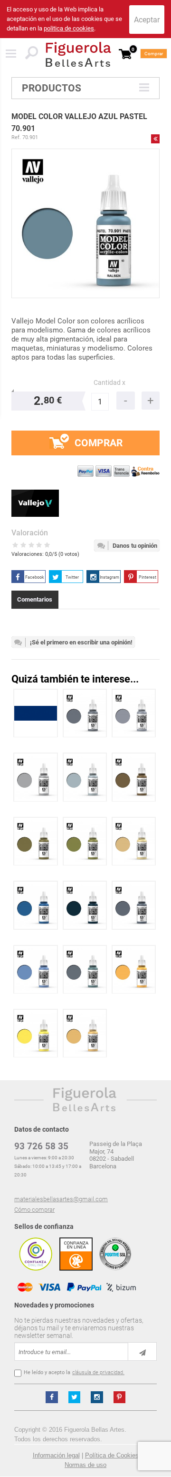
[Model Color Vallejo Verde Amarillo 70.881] (35, 841)
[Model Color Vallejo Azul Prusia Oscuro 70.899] (85, 905)
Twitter (72, 577)
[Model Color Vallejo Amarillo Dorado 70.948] (134, 969)
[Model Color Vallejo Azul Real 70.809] (35, 905)
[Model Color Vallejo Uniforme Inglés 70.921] (134, 777)
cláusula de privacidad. (98, 1372)
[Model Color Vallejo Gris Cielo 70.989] (35, 777)
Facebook (34, 577)
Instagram (109, 577)
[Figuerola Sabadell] (78, 54)
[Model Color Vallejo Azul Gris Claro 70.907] (85, 777)
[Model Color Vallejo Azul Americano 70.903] (85, 969)
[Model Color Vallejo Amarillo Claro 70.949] (35, 1033)
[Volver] (155, 138)
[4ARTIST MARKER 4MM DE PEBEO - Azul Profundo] (35, 713)
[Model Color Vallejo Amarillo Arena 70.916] (85, 1033)
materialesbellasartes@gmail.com (61, 1199)
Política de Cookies (112, 1455)
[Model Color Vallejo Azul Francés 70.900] (134, 905)
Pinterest (147, 577)
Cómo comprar (34, 1209)
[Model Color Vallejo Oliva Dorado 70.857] (85, 841)
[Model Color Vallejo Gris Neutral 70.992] (85, 713)
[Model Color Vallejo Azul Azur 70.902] (35, 969)
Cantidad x (109, 383)
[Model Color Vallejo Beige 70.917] (134, 841)
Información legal (56, 1455)
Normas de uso (85, 1464)
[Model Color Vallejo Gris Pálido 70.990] (134, 713)
